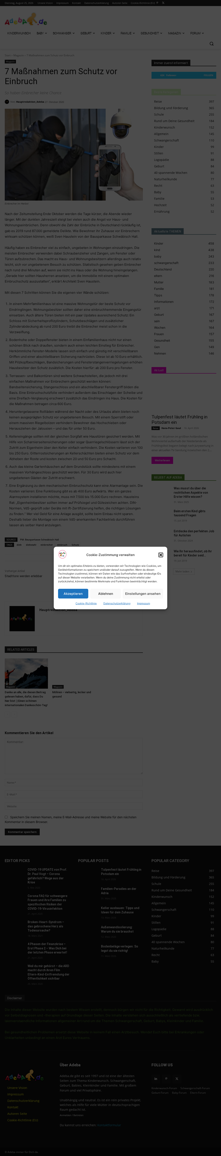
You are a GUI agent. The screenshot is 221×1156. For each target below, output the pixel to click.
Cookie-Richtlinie (86, 603)
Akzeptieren (73, 594)
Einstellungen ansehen (143, 594)
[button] (161, 555)
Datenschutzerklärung (116, 603)
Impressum (143, 603)
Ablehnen (105, 594)
